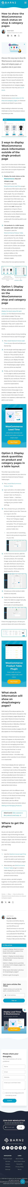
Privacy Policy (19, 1166)
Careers (7, 1164)
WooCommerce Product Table (13, 233)
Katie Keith (11, 918)
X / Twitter (7, 1148)
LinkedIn (12, 1148)
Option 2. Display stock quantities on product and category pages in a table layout (14, 965)
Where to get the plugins (11, 975)
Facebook (3, 1148)
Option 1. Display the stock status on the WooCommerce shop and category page (13, 958)
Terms (19, 1169)
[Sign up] (21, 1127)
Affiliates (7, 1166)
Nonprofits (19, 1164)
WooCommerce (9, 178)
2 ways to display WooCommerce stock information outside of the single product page (13, 951)
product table (18, 280)
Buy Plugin (14, 442)
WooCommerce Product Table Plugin (14, 666)
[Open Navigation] (25, 3)
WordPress (20, 1148)
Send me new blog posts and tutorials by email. (14, 1094)
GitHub (24, 1148)
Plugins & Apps (7, 1158)
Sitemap (7, 1169)
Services (7, 1161)
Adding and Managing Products (11, 805)
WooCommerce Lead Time (12, 186)
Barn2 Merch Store (19, 1161)
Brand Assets (19, 1158)
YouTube (16, 1148)
